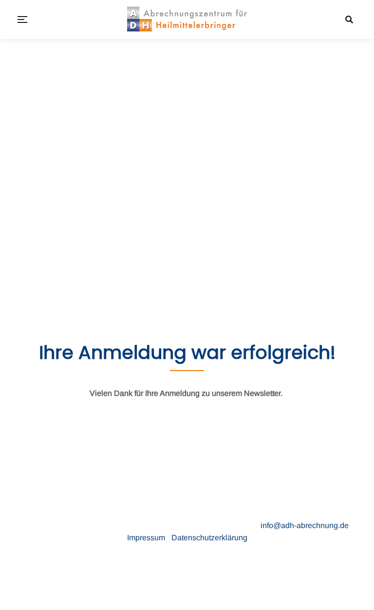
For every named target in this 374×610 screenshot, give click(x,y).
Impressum (147, 537)
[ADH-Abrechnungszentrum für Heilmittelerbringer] (186, 19)
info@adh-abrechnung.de (305, 525)
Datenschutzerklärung (209, 537)
